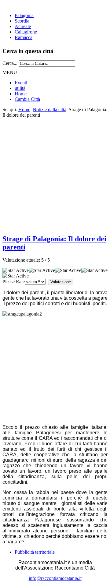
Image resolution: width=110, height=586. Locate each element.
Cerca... (9, 63)
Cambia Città (27, 99)
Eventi (21, 82)
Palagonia (24, 15)
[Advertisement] (55, 173)
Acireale (23, 26)
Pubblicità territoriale (35, 552)
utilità (20, 88)
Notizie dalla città (49, 109)
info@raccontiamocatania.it (55, 578)
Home (21, 93)
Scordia (22, 20)
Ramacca (23, 37)
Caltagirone (26, 31)
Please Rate (13, 281)
